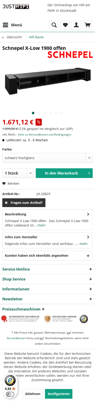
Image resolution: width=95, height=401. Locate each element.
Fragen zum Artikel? (27, 202)
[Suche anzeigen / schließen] (53, 25)
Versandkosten (16, 338)
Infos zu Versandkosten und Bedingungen (44, 134)
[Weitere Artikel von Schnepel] (70, 55)
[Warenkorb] (87, 25)
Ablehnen (32, 394)
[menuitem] (12, 25)
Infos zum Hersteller (21, 237)
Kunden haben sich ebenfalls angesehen (36, 255)
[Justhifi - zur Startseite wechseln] (15, 6)
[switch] (10, 394)
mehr (41, 225)
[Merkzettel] (65, 25)
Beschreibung (15, 214)
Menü (16, 24)
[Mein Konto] (76, 25)
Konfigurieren (59, 394)
